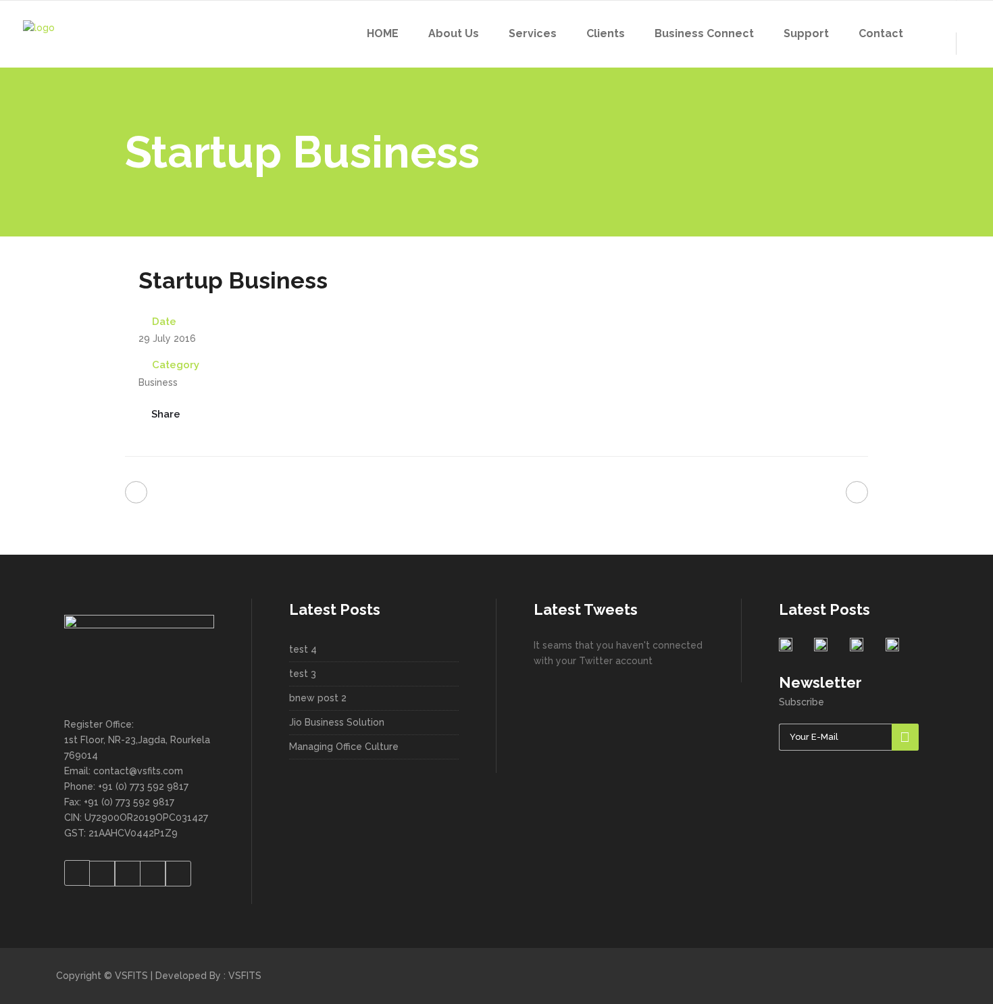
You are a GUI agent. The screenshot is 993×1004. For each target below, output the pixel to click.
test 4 (303, 649)
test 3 (302, 673)
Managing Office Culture (344, 746)
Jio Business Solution (336, 722)
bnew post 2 (318, 698)
